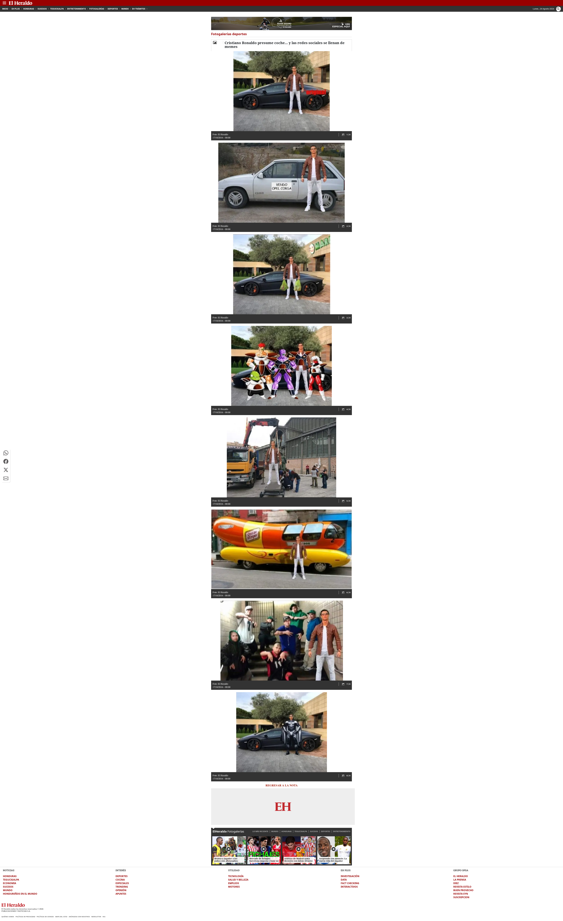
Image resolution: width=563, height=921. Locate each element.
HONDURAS (286, 831)
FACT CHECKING (350, 883)
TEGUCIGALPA (301, 831)
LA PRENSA (459, 879)
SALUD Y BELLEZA (238, 879)
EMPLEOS (233, 883)
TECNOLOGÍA (236, 876)
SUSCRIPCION (461, 897)
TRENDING (122, 886)
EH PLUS (346, 870)
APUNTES (121, 893)
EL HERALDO (460, 876)
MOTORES (234, 886)
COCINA (120, 879)
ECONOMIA (9, 883)
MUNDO (274, 831)
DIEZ (456, 883)
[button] (6, 453)
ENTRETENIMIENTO (341, 831)
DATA (344, 879)
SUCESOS (314, 831)
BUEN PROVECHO (463, 890)
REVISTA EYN (460, 893)
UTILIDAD (234, 870)
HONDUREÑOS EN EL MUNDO (20, 893)
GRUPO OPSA (460, 870)
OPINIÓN (121, 890)
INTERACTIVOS (349, 886)
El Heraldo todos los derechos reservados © (22, 909)
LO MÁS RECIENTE (260, 831)
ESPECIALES (122, 883)
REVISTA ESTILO (462, 886)
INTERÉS (121, 870)
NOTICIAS (8, 870)
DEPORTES (325, 831)
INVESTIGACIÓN (350, 876)
